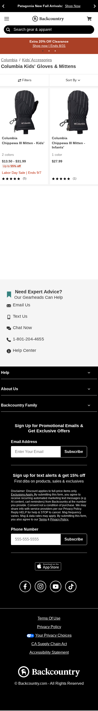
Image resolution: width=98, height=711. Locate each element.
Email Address (24, 442)
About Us (9, 389)
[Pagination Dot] (43, 51)
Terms (49, 520)
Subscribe (73, 452)
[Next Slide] (94, 6)
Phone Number (25, 529)
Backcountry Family (19, 405)
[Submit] (8, 30)
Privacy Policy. (66, 520)
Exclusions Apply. (22, 495)
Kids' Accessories (37, 60)
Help (5, 373)
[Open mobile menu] (7, 19)
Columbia (9, 60)
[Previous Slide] (3, 6)
